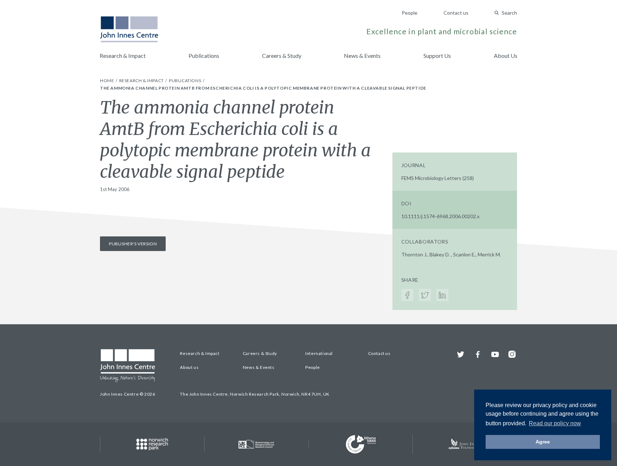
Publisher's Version (133, 243)
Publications (204, 55)
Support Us (437, 55)
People (409, 13)
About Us (505, 55)
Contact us (455, 13)
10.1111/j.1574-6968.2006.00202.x (440, 216)
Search (509, 13)
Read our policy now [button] (555, 423)
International (319, 353)
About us (189, 367)
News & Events (362, 55)
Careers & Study (281, 55)
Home (107, 80)
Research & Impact (123, 55)
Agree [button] (543, 442)
